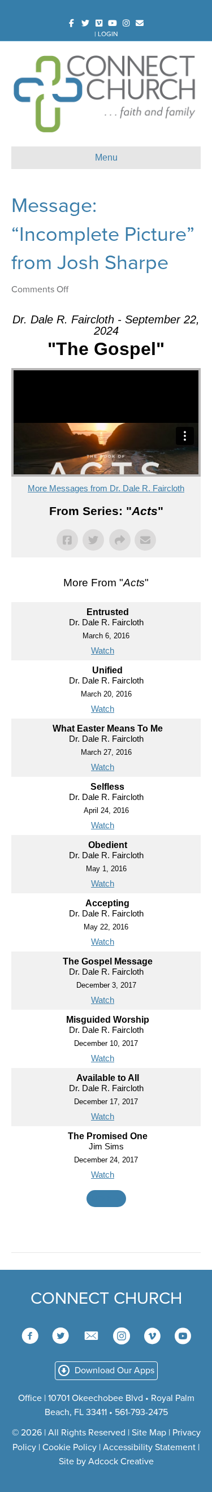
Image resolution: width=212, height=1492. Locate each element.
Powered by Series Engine (106, 1229)
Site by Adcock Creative (106, 1461)
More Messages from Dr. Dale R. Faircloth (106, 488)
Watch (102, 650)
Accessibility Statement (149, 1447)
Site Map (149, 1432)
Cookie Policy (69, 1447)
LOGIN (108, 34)
